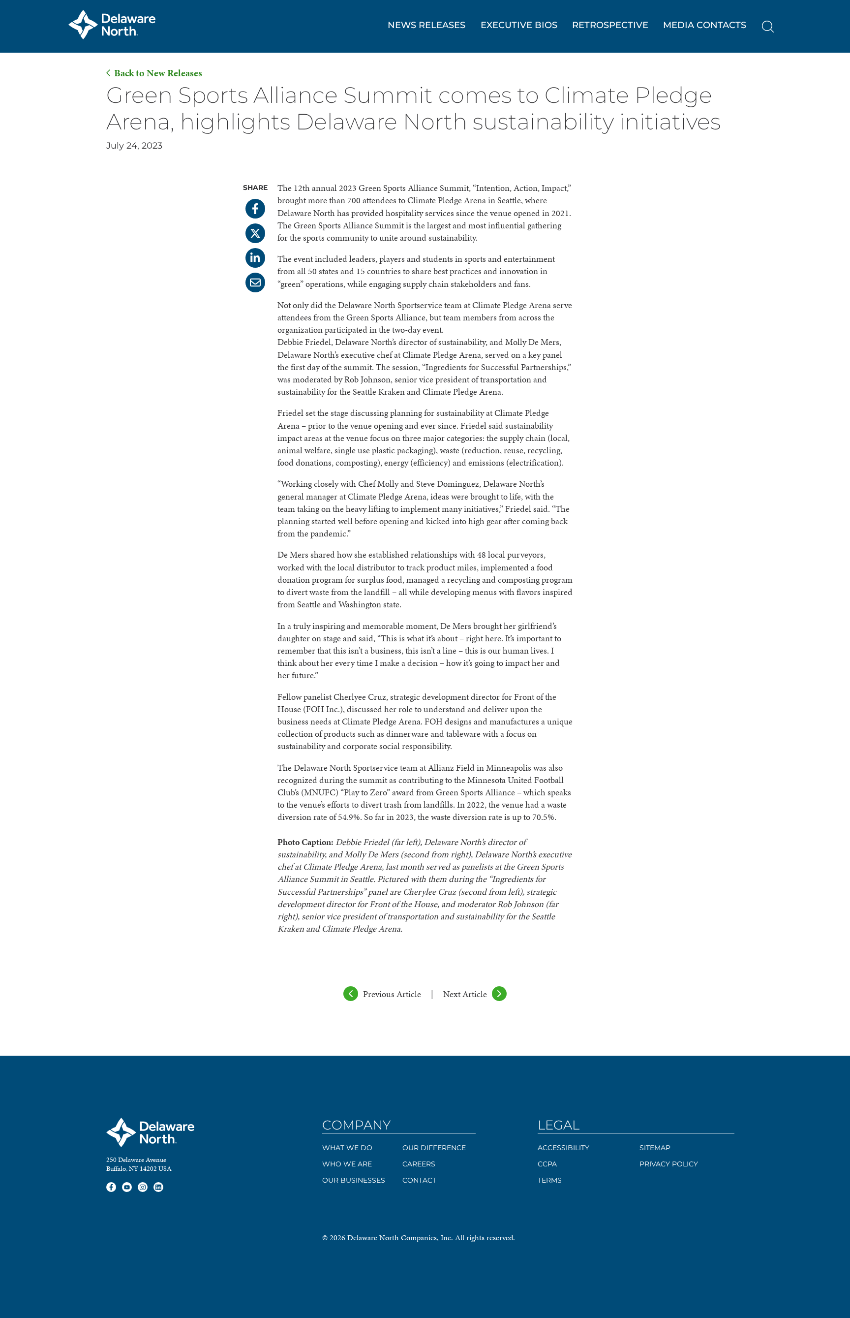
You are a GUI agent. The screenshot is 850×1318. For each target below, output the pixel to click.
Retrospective (610, 25)
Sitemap (654, 1147)
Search (768, 26)
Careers (418, 1164)
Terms (550, 1180)
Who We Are (347, 1164)
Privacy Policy (668, 1164)
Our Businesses (353, 1180)
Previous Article (392, 994)
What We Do (347, 1147)
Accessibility (563, 1147)
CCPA (547, 1164)
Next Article (465, 994)
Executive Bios (519, 25)
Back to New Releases (158, 73)
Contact (419, 1180)
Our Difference (434, 1147)
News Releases (426, 25)
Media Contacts (704, 25)
